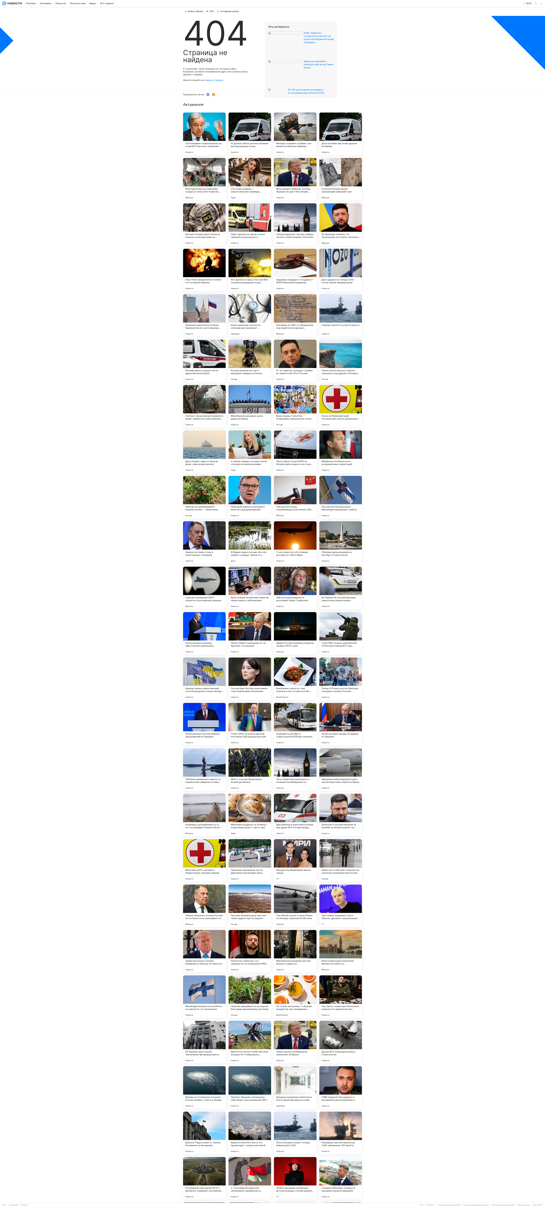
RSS (421, 1205)
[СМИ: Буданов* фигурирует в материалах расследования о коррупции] (340, 1087)
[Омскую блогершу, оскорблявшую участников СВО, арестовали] (295, 497)
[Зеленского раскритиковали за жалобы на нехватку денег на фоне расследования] (340, 815)
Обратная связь (523, 1205)
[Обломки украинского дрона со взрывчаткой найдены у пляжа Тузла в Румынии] (204, 769)
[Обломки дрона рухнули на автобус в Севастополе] (340, 542)
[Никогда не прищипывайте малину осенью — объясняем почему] (204, 497)
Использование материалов (503, 1205)
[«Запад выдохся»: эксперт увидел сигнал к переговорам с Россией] (295, 224)
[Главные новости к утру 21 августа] (340, 315)
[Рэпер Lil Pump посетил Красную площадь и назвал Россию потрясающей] (340, 678)
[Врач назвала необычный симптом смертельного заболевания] (250, 588)
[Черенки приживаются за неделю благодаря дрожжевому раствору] (250, 996)
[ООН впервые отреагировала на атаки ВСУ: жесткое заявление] (204, 134)
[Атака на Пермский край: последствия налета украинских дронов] (340, 406)
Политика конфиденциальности (476, 1205)
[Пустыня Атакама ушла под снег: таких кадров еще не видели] (250, 906)
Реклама (24, 1205)
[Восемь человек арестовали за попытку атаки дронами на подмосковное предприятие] (204, 224)
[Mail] (4, 3)
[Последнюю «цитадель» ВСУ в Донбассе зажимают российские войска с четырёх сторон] (204, 1178)
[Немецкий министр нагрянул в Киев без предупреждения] (250, 497)
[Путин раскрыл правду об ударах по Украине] (340, 724)
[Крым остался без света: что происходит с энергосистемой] (250, 1133)
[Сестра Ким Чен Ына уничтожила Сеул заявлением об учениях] (250, 678)
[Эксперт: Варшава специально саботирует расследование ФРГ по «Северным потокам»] (250, 1087)
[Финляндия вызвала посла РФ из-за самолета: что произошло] (204, 996)
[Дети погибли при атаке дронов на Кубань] (340, 134)
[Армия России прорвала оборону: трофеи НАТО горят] (295, 633)
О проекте (430, 1205)
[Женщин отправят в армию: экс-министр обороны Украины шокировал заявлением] (295, 134)
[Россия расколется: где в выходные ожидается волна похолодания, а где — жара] (250, 361)
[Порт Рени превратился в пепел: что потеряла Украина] (204, 270)
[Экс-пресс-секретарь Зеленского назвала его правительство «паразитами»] (340, 996)
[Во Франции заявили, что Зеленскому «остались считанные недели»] (340, 224)
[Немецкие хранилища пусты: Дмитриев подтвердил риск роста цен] (250, 860)
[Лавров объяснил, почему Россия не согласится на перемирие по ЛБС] (204, 906)
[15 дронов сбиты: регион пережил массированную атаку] (250, 134)
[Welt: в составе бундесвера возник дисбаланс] (250, 769)
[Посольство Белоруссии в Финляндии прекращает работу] (340, 497)
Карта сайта (537, 1205)
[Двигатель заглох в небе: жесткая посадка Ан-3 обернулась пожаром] (250, 1042)
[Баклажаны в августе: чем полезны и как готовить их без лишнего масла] (295, 678)
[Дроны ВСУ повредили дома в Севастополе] (340, 1042)
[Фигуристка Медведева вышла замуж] (295, 860)
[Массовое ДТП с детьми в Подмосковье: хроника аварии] (204, 860)
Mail (4, 1205)
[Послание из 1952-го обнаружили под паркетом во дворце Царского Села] (295, 315)
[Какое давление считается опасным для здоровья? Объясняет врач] (250, 315)
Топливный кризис (229, 11)
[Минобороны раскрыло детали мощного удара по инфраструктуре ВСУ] (295, 951)
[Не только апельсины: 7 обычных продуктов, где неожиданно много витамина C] (295, 996)
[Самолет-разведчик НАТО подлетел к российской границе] (204, 588)
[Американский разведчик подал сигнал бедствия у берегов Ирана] (340, 769)
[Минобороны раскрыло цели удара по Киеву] (250, 406)
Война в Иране (195, 11)
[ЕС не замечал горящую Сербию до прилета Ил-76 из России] (295, 361)
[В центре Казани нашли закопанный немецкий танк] (340, 179)
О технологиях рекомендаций (449, 1205)
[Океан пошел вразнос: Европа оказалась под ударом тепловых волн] (340, 361)
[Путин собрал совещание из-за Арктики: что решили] (250, 633)
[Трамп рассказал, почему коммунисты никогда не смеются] (204, 951)
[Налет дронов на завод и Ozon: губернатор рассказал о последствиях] (250, 224)
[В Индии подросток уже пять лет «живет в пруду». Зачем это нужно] (250, 542)
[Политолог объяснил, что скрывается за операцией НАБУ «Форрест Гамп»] (250, 951)
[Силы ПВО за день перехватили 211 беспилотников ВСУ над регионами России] (340, 633)
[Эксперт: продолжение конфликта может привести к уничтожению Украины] (204, 406)
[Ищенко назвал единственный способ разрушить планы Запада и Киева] (204, 678)
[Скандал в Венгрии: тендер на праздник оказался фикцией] (340, 1178)
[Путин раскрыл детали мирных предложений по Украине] (204, 724)
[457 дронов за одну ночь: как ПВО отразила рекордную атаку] (250, 270)
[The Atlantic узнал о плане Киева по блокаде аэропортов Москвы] (295, 906)
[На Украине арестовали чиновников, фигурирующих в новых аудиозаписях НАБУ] (204, 1042)
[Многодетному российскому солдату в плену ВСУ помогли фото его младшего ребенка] (204, 179)
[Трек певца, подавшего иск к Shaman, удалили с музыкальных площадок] (340, 906)
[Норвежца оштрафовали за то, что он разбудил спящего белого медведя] (204, 815)
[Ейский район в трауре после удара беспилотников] (204, 361)
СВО (211, 11)
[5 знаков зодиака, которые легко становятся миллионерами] (250, 451)
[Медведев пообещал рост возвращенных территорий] (340, 451)
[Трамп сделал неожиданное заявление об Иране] (295, 1042)
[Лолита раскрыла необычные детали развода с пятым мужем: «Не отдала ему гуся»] (295, 1178)
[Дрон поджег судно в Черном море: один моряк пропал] (204, 451)
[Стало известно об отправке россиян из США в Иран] (295, 542)
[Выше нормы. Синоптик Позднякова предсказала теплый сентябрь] (295, 406)
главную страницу (213, 80)
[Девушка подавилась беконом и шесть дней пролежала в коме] (295, 1087)
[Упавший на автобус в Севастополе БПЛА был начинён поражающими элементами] (295, 724)
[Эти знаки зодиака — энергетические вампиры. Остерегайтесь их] (250, 179)
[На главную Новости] (14, 3)
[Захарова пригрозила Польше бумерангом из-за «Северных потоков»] (204, 315)
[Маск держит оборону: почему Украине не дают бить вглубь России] (295, 179)
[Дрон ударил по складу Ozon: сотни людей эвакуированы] (340, 270)
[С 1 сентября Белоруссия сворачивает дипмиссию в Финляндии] (250, 1178)
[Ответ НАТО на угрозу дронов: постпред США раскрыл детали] (250, 724)
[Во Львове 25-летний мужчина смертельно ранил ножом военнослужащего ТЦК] (340, 588)
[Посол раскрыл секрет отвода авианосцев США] (295, 1133)
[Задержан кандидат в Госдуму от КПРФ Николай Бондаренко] (295, 270)
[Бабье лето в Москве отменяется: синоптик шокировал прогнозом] (340, 860)
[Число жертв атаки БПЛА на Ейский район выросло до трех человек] (295, 451)
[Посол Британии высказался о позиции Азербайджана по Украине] (295, 769)
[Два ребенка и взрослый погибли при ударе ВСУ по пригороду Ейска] (295, 815)
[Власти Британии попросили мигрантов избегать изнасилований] (340, 951)
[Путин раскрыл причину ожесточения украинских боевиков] (204, 633)
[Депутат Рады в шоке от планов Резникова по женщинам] (204, 1133)
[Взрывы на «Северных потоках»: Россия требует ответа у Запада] (204, 1087)
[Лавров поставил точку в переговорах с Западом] (204, 542)
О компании (13, 1205)
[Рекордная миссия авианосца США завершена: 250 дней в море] (340, 1133)
